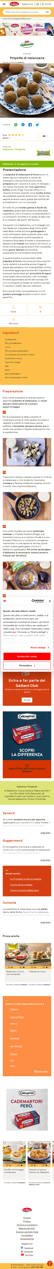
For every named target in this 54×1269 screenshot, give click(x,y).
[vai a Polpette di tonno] (39, 954)
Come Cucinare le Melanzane (24, 890)
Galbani (5, 19)
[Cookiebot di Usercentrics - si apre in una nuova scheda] (33, 601)
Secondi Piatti (17, 1017)
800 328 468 (37, 1267)
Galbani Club (27, 4)
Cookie (27, 1217)
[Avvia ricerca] (45, 12)
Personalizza (25, 665)
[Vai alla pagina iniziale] (27, 1210)
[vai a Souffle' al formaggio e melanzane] (14, 1152)
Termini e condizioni (27, 1224)
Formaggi (14, 1038)
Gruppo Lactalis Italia (27, 1231)
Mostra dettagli (38, 647)
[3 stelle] (16, 135)
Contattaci (27, 1235)
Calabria (14, 1009)
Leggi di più (45, 833)
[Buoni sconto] (38, 4)
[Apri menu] (4, 4)
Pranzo (13, 1054)
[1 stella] (9, 135)
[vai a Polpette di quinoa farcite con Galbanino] (39, 1152)
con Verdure (16, 1046)
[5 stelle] (22, 135)
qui (14, 632)
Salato (13, 1030)
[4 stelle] (19, 135)
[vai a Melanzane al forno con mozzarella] (16, 954)
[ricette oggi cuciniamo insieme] (27, 29)
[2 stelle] (12, 135)
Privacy (27, 1221)
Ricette (10, 19)
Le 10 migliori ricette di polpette (25, 879)
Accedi (27, 700)
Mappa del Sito (27, 1228)
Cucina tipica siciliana (21, 884)
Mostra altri (41, 1071)
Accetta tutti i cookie (27, 656)
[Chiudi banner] (50, 601)
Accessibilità (27, 1238)
